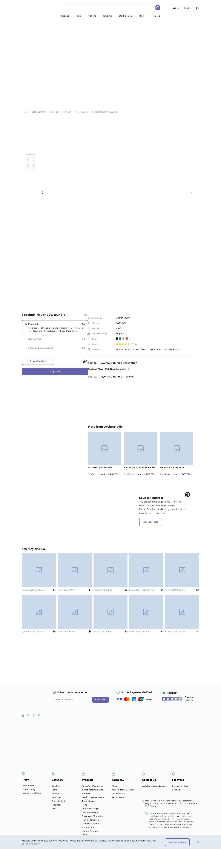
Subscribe (100, 699)
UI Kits (85, 835)
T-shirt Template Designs (93, 790)
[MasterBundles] (31, 8)
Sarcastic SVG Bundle (100, 467)
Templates (107, 16)
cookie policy (33, 843)
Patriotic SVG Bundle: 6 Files (139, 467)
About (115, 786)
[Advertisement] (110, 43)
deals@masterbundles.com (154, 786)
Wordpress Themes (91, 824)
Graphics (65, 16)
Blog (141, 16)
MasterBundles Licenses (123, 790)
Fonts (78, 16)
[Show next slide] (191, 192)
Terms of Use (118, 797)
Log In (176, 8)
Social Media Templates (92, 816)
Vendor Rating (28, 789)
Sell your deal (28, 786)
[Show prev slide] (42, 192)
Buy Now (55, 371)
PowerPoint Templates (92, 786)
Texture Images (89, 801)
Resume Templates (90, 820)
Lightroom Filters (90, 812)
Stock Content (125, 16)
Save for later (150, 522)
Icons (84, 805)
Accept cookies (177, 842)
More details (71, 331)
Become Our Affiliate (31, 793)
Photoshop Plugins (90, 808)
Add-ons (92, 16)
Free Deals (155, 16)
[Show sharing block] (85, 315)
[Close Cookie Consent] (198, 842)
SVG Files (141, 349)
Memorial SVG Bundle (172, 467)
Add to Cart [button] (39, 361)
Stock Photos (88, 827)
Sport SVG (155, 349)
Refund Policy (118, 793)
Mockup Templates (90, 831)
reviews (189, 700)
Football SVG (172, 349)
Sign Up (187, 8)
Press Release (178, 790)
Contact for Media (180, 786)
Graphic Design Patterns (93, 797)
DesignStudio (123, 317)
